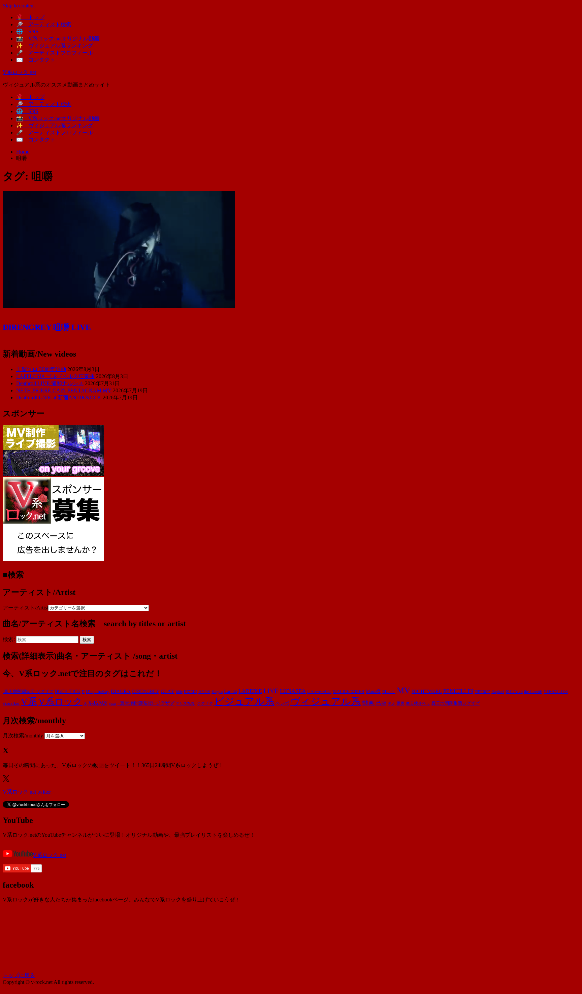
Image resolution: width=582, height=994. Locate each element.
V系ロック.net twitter (27, 792)
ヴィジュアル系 (325, 701)
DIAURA (121, 691)
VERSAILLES (556, 691)
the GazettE (533, 692)
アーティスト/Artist (25, 607)
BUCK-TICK (67, 691)
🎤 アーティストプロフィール (54, 53)
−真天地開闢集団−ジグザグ (145, 703)
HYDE (204, 691)
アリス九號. (185, 703)
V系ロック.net (19, 72)
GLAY (167, 691)
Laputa (230, 691)
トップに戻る (19, 975)
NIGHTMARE (427, 691)
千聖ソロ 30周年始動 (41, 369)
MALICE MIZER (348, 691)
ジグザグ (205, 703)
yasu (112, 703)
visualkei (11, 703)
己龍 (381, 703)
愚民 (400, 703)
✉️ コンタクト (35, 60)
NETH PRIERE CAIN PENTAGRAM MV (63, 390)
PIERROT (482, 692)
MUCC (388, 691)
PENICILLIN (458, 691)
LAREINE (250, 691)
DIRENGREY (145, 691)
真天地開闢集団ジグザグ (455, 703)
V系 (29, 701)
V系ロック (60, 702)
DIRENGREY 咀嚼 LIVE (47, 327)
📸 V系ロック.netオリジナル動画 (57, 38)
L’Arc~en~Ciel (319, 692)
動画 (368, 702)
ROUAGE (514, 691)
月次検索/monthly (23, 735)
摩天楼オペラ (418, 703)
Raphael (497, 692)
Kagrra (217, 691)
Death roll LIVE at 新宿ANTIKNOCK (58, 397)
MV (403, 690)
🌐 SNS (27, 31)
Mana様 (373, 691)
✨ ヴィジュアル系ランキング (54, 45)
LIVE (271, 690)
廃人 (391, 703)
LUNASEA (293, 691)
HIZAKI (190, 692)
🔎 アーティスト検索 (43, 24)
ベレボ (282, 703)
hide (179, 691)
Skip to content (19, 5)
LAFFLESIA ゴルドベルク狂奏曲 (55, 376)
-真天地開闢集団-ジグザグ (28, 691)
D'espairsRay (97, 691)
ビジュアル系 (244, 701)
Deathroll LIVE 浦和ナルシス (50, 383)
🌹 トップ (30, 17)
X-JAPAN (97, 703)
